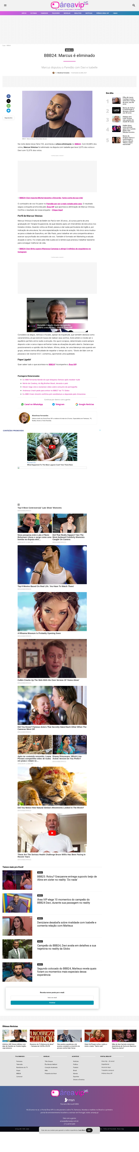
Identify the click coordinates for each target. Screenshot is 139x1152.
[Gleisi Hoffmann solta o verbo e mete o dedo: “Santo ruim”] (97, 1036)
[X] (9, 101)
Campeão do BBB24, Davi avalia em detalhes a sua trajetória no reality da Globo (66, 947)
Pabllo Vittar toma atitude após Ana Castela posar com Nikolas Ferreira (129, 128)
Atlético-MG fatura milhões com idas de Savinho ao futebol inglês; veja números (14, 1046)
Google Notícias (86, 404)
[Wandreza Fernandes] (54, 73)
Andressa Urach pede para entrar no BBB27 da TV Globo (46, 391)
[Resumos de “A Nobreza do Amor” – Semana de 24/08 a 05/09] (42, 1036)
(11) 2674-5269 (69, 1124)
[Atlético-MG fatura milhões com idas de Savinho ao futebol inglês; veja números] (14, 1036)
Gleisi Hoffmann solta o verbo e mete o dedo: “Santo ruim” (96, 1045)
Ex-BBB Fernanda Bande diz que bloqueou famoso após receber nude (51, 380)
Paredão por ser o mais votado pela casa (64, 204)
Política (87, 1041)
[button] (122, 5)
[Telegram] (9, 111)
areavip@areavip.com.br (69, 1121)
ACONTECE (75, 1056)
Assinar (52, 1003)
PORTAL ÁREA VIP (105, 1056)
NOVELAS (46, 1056)
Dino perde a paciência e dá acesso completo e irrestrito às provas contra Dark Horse (68, 1046)
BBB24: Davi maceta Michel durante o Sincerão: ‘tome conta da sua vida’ (51, 198)
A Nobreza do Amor (35, 1041)
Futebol (5, 1041)
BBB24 (9, 45)
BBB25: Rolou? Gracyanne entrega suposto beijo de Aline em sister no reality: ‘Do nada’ (67, 878)
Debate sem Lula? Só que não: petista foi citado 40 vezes (128, 119)
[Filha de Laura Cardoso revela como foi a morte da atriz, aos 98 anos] (116, 103)
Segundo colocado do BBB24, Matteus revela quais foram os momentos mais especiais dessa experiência (66, 971)
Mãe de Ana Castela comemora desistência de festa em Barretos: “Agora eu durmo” (124, 1046)
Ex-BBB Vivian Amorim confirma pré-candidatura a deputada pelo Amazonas (54, 394)
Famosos (115, 1041)
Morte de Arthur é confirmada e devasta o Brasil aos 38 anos (129, 110)
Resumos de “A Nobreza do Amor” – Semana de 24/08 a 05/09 (42, 1045)
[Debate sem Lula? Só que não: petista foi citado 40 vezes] (116, 122)
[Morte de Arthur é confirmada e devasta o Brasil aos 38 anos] (116, 113)
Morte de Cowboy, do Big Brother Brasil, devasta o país (45, 383)
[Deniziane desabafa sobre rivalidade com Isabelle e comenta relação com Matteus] (17, 926)
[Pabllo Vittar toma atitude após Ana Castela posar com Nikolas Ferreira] (116, 131)
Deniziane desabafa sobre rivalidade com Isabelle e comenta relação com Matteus (66, 924)
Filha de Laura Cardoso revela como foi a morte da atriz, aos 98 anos (129, 100)
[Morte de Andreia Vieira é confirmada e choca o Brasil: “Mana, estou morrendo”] (116, 143)
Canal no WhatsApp (33, 404)
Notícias (60, 1041)
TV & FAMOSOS (19, 1056)
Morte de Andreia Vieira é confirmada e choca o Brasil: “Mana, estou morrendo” (128, 140)
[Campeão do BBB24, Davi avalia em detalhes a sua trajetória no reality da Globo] (17, 949)
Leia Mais (81, 1130)
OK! (89, 1130)
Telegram (60, 404)
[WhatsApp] (9, 106)
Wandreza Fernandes (63, 73)
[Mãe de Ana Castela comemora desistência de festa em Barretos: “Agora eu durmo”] (124, 1036)
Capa (3, 45)
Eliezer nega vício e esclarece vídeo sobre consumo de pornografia (50, 387)
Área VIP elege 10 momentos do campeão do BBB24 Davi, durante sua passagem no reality (63, 901)
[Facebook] (9, 96)
